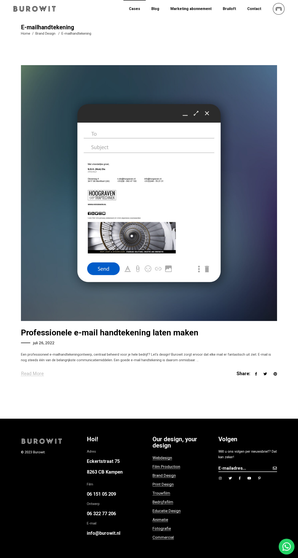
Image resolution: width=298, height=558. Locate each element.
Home (25, 33)
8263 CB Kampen (105, 472)
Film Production (166, 466)
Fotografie (161, 528)
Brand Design (45, 33)
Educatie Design (166, 510)
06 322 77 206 (101, 513)
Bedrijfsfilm (162, 502)
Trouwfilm (161, 493)
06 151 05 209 (101, 494)
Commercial (163, 537)
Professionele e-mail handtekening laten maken (109, 332)
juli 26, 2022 (43, 343)
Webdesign (162, 457)
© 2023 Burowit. (33, 452)
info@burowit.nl (103, 533)
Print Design (163, 484)
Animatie (160, 519)
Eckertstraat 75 (103, 461)
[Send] (274, 468)
